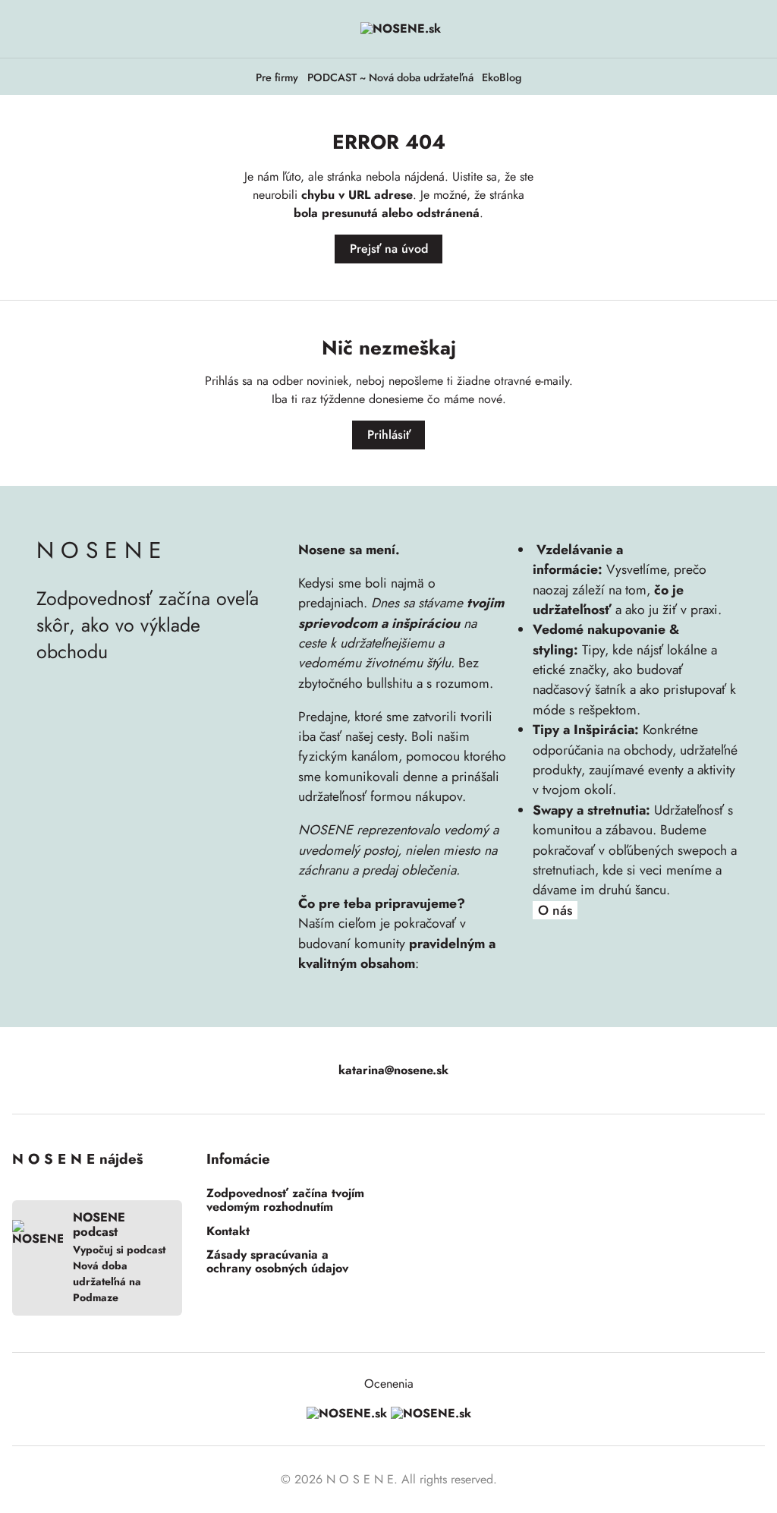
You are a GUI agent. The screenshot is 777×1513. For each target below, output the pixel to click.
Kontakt (228, 1231)
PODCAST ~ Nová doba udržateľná (390, 78)
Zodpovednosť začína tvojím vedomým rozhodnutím (285, 1201)
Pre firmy (277, 78)
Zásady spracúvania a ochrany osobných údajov (277, 1262)
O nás (555, 910)
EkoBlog (501, 78)
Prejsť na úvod (389, 248)
